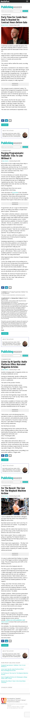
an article (15, 192)
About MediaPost (11, 698)
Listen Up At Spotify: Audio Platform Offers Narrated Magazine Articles (12, 669)
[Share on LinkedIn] (6, 120)
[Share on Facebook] (2, 120)
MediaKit (18, 698)
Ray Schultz (5, 25)
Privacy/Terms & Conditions (13, 701)
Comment (4, 124)
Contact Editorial (11, 700)
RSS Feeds (18, 700)
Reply (2, 330)
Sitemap (23, 700)
